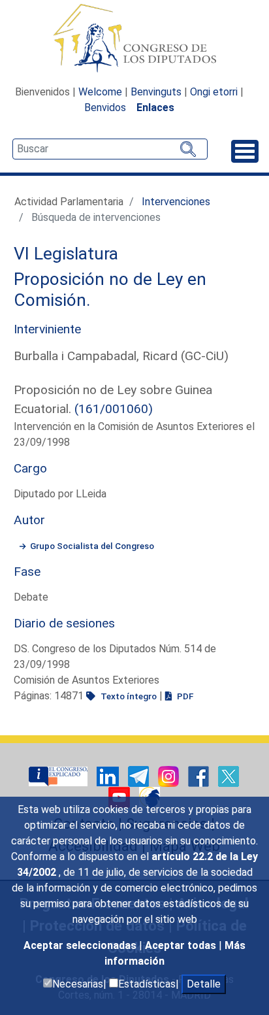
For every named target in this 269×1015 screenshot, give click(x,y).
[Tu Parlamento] (59, 775)
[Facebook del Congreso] (200, 775)
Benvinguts (156, 92)
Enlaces (155, 107)
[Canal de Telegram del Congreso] (140, 775)
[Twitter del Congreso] (228, 775)
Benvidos (105, 107)
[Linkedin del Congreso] (109, 775)
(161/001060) (113, 408)
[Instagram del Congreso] (170, 775)
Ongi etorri (214, 92)
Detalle (204, 984)
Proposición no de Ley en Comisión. (110, 289)
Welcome (100, 92)
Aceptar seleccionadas (81, 945)
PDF (184, 696)
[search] (110, 149)
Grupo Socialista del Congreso (92, 546)
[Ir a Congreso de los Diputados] (134, 38)
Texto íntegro (128, 696)
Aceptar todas (182, 945)
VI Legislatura (66, 253)
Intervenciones (176, 201)
